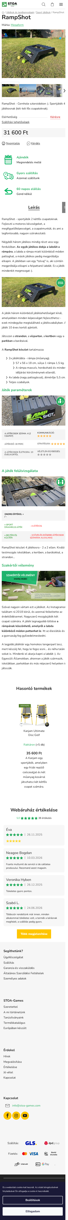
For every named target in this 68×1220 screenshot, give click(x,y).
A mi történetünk (14, 1012)
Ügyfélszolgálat (13, 957)
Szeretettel (10, 1007)
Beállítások (32, 1200)
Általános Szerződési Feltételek (23, 973)
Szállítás (8, 963)
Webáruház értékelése (34, 810)
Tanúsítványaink (13, 1018)
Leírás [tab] (34, 207)
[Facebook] (7, 1116)
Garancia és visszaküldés (19, 968)
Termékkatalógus (14, 1023)
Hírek (6, 1056)
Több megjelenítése (34, 934)
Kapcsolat (9, 1078)
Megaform (17, 25)
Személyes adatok (14, 978)
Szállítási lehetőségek (15, 122)
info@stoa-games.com (26, 1106)
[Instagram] (16, 1116)
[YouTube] (25, 1116)
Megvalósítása (12, 1062)
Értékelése (10, 1067)
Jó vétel (8, 1072)
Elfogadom (33, 1211)
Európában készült (15, 1028)
